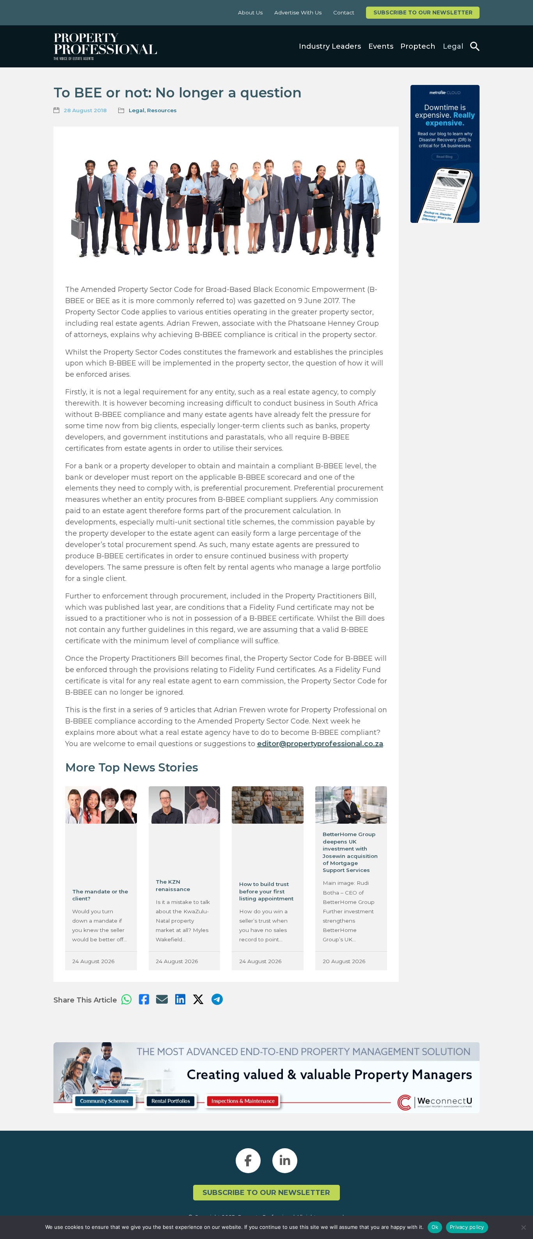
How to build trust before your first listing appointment (266, 891)
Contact (343, 12)
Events (380, 46)
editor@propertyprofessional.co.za (320, 744)
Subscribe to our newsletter (423, 12)
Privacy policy (467, 1227)
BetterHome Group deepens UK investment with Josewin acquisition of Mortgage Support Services (350, 852)
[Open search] (475, 46)
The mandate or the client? (100, 895)
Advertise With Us (298, 12)
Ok (435, 1227)
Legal (453, 46)
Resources (162, 110)
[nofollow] (445, 154)
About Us (250, 12)
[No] (523, 1227)
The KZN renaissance (173, 885)
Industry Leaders (330, 46)
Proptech (417, 46)
